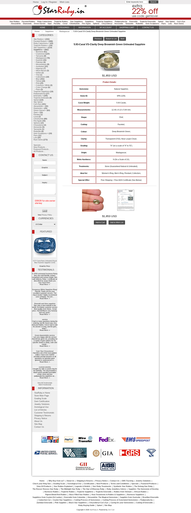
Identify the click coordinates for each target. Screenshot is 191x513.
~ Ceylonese (39, 54)
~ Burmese (38, 52)
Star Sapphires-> (40, 48)
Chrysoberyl (107, 24)
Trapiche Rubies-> (41, 45)
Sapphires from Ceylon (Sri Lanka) (47, 497)
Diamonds (27, 24)
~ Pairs (37, 89)
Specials (135, 484)
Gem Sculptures (152, 24)
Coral (65, 24)
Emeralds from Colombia (74, 497)
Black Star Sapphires (78, 503)
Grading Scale (40, 399)
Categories (63, 27)
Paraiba (57, 24)
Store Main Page (41, 396)
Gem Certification (41, 401)
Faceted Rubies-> (41, 41)
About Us (38, 421)
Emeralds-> (38, 96)
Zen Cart (111, 510)
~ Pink (37, 83)
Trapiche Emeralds (148, 21)
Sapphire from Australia (130, 497)
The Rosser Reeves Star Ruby (45, 489)
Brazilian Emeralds (151, 497)
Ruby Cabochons (44, 21)
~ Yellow (37, 81)
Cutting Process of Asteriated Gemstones (120, 500)
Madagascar (64, 31)
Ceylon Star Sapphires (62, 500)
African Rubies (140, 492)
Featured (46, 231)
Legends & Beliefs (82, 486)
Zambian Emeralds (45, 503)
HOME (42, 27)
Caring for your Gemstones (122, 503)
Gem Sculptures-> (41, 133)
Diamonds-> (39, 108)
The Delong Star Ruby (143, 486)
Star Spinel (170, 21)
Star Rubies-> (39, 39)
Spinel (160, 21)
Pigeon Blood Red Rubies (56, 495)
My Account (106, 27)
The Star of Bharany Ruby (93, 489)
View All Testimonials (44, 383)
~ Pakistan (38, 62)
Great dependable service (45, 335)
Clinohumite (75, 24)
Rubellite (139, 24)
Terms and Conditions (120, 484)
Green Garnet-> (40, 110)
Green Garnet (39, 24)
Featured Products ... (42, 149)
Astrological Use (41, 407)
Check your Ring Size (42, 484)
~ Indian (37, 73)
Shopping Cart (126, 27)
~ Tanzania (38, 56)
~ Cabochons (39, 77)
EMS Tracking (127, 481)
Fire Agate (86, 24)
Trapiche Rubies (61, 21)
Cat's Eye (181, 21)
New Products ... (40, 147)
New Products (102, 484)
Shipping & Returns (42, 416)
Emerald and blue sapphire (44, 303)
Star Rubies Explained (63, 486)
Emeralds (133, 21)
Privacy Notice (40, 418)
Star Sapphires (76, 21)
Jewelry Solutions (42, 404)
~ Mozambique (40, 64)
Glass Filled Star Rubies (79, 495)
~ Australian (39, 66)
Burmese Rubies (51, 492)
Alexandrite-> (39, 106)
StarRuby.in (94, 510)
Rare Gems (179, 24)
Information (84, 27)
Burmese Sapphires (135, 495)
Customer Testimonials (44, 413)
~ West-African (40, 71)
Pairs (163, 24)
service (45, 319)
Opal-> (36, 112)
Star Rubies (15, 21)
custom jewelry (45, 367)
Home (36, 2)
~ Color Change (40, 87)
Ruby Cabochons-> (41, 43)
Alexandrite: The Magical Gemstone (102, 497)
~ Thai (37, 75)
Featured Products (149, 484)
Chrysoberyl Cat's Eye (98, 503)
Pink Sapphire (61, 503)
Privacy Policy (47, 215)
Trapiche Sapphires (104, 21)
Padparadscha (121, 21)
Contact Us (46, 155)
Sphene (96, 24)
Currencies (45, 218)
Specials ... (38, 145)
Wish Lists (64, 2)
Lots (170, 24)
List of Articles (40, 410)
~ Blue (37, 79)
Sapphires (49, 31)
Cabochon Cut (44, 500)
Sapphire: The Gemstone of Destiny (143, 489)
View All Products (44, 486)
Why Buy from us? (56, 481)
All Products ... (39, 151)
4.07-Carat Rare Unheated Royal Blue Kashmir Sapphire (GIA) (45, 261)
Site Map (38, 424)
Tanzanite (129, 24)
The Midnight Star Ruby (70, 489)
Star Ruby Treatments (102, 486)
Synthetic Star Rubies (122, 486)
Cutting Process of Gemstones (87, 500)
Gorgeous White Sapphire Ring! (44, 289)
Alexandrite (16, 24)
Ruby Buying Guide (86, 505)
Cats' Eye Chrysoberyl (44, 351)
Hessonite (118, 24)
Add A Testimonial (44, 385)
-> (39, 50)
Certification (89, 484)
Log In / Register (49, 2)
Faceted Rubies (28, 21)
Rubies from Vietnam (123, 492)
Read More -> (45, 284)
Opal (49, 24)
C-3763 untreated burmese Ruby (44, 274)
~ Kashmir (38, 60)
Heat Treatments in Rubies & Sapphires (108, 495)
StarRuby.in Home (42, 393)
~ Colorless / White (42, 85)
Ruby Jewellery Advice (116, 489)
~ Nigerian (38, 68)
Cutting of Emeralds (144, 503)
